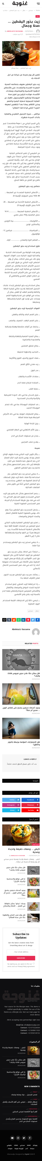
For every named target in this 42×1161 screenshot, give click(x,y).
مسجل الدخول (22, 764)
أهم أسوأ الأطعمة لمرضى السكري (25, 1112)
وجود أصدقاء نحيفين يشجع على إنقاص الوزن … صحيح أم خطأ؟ (21, 709)
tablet (35, 1092)
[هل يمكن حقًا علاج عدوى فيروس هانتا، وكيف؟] (21, 659)
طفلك (16, 1145)
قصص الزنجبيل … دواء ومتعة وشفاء (24, 1095)
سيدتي (30, 611)
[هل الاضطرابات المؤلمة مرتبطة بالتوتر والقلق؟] (21, 728)
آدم (27, 1148)
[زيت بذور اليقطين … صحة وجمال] (21, 53)
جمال (37, 16)
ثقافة (29, 1145)
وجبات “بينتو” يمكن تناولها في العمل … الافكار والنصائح (14, 905)
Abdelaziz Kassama (15, 31)
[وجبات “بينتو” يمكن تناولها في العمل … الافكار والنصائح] (33, 906)
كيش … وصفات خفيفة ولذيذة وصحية (24, 850)
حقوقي (9, 1145)
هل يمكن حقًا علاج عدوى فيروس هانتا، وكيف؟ (23, 675)
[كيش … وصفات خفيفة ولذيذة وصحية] (21, 835)
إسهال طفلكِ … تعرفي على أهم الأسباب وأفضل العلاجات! (20, 1103)
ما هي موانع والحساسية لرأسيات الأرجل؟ (16, 880)
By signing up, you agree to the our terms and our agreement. (21, 965)
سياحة (32, 1148)
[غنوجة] (19, 3)
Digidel (27, 1154)
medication (33, 1109)
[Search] (3, 3)
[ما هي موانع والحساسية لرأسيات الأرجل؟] (33, 882)
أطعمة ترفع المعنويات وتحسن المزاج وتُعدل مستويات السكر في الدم (21, 1120)
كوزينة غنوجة (36, 844)
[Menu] (38, 3)
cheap (35, 1099)
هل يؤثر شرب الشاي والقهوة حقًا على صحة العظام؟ (14, 916)
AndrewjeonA (32, 1116)
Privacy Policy (22, 966)
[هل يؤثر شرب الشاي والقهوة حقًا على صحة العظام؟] (33, 918)
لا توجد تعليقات (17, 34)
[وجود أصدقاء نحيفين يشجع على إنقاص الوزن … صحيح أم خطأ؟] (21, 694)
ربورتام (35, 1145)
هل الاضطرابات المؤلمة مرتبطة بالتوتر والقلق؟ (24, 743)
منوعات (10, 1148)
